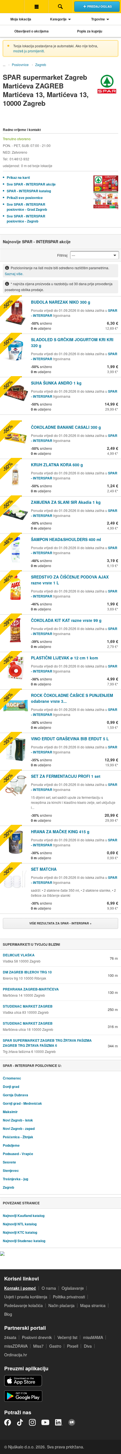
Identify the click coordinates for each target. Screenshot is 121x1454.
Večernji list (67, 1337)
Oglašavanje (73, 1288)
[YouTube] (45, 1422)
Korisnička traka (36, 6)
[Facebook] (7, 1422)
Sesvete (9, 1162)
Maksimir (10, 1111)
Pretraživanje (60, 6)
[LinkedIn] (59, 1422)
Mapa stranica (93, 1305)
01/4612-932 (19, 158)
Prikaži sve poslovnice (25, 197)
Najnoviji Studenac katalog (24, 1240)
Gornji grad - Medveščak (22, 1103)
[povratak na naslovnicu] (12, 6)
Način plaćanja (61, 1305)
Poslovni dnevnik (37, 1337)
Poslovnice (20, 64)
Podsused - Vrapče (18, 1153)
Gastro (55, 1346)
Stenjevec (11, 1170)
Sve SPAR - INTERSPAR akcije (31, 184)
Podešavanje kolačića (23, 1305)
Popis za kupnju (89, 31)
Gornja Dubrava (15, 1094)
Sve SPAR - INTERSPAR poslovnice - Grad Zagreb (27, 207)
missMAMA (93, 1337)
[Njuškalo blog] (71, 1422)
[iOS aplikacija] (23, 1380)
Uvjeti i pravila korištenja (25, 1297)
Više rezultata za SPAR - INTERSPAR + (60, 923)
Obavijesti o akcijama (31, 31)
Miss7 (38, 1346)
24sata (10, 1337)
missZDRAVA (16, 1346)
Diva (88, 1346)
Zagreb (40, 64)
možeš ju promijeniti (28, 50)
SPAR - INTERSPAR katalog (29, 190)
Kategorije (58, 19)
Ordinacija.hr (15, 1354)
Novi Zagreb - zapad (19, 1128)
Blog (8, 1314)
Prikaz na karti (18, 177)
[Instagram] (32, 1422)
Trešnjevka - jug (15, 1178)
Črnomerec (12, 1078)
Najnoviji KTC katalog (20, 1232)
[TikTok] (20, 1422)
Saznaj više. (14, 273)
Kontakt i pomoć (20, 1288)
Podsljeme (11, 1145)
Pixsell (72, 1346)
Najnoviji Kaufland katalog (23, 1215)
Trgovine (98, 19)
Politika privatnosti (69, 1297)
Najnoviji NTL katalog (20, 1223)
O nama (49, 1288)
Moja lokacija (20, 19)
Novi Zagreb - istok (18, 1120)
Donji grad (11, 1086)
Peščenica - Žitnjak (18, 1136)
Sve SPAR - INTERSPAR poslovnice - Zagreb (26, 219)
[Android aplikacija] (23, 1396)
